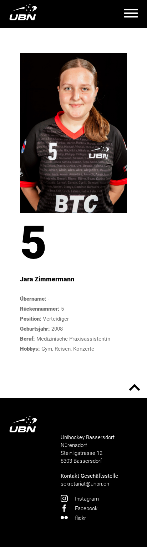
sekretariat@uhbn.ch (85, 484)
